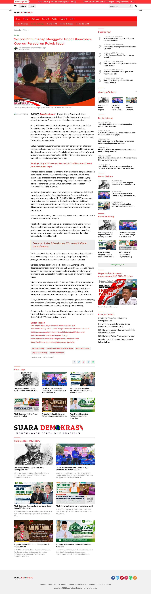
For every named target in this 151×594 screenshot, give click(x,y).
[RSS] (135, 578)
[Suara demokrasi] (23, 12)
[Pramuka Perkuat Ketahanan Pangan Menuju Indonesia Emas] (54, 405)
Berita (25, 19)
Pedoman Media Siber (77, 585)
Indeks (32, 6)
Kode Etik (52, 585)
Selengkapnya (117, 264)
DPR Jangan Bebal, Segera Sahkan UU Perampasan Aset (53, 325)
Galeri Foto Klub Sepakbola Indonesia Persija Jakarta (118, 81)
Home (18, 19)
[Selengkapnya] (136, 92)
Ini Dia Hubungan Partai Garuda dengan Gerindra (119, 56)
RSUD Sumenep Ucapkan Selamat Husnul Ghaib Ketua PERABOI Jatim (58, 332)
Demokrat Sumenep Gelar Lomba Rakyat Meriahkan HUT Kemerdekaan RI (60, 329)
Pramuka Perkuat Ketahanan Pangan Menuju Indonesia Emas (89, 2)
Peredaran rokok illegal (38, 48)
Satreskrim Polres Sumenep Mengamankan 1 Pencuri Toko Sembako (115, 125)
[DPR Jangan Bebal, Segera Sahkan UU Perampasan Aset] (26, 379)
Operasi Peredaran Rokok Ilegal (60, 348)
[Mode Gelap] (135, 6)
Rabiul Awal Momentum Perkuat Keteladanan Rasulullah (53, 342)
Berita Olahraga (37, 24)
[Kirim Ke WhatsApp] (93, 362)
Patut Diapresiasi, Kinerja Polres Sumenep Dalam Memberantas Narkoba (117, 159)
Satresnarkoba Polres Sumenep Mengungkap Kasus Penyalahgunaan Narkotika (116, 142)
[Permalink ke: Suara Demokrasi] (16, 48)
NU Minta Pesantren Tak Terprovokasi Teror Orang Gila (118, 73)
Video (72, 19)
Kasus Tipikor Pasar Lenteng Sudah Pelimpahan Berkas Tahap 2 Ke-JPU (117, 150)
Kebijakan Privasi (104, 585)
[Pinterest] (122, 578)
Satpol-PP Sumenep (39, 353)
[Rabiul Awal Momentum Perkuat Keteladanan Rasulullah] (82, 405)
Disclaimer (62, 585)
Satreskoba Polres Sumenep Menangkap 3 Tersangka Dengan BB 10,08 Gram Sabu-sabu (116, 167)
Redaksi (23, 6)
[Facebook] (113, 578)
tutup (10, 10)
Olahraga (35, 19)
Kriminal (45, 19)
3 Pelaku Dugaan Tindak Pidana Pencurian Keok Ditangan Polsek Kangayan (117, 134)
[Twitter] (117, 578)
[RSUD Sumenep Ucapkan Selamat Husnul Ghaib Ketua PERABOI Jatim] (82, 379)
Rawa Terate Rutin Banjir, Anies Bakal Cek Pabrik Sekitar (120, 64)
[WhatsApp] (130, 578)
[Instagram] (126, 578)
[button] (131, 6)
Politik (54, 19)
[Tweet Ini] (79, 362)
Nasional (63, 19)
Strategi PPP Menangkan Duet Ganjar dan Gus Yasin (120, 47)
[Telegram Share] (88, 362)
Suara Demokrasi (24, 48)
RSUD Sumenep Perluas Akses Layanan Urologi (38, 2)
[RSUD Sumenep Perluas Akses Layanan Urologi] (26, 405)
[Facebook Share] (74, 362)
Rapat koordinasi (82, 348)
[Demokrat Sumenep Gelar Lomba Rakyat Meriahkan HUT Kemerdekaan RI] (54, 379)
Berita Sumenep (22, 24)
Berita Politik (52, 24)
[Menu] (15, 6)
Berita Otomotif (83, 24)
